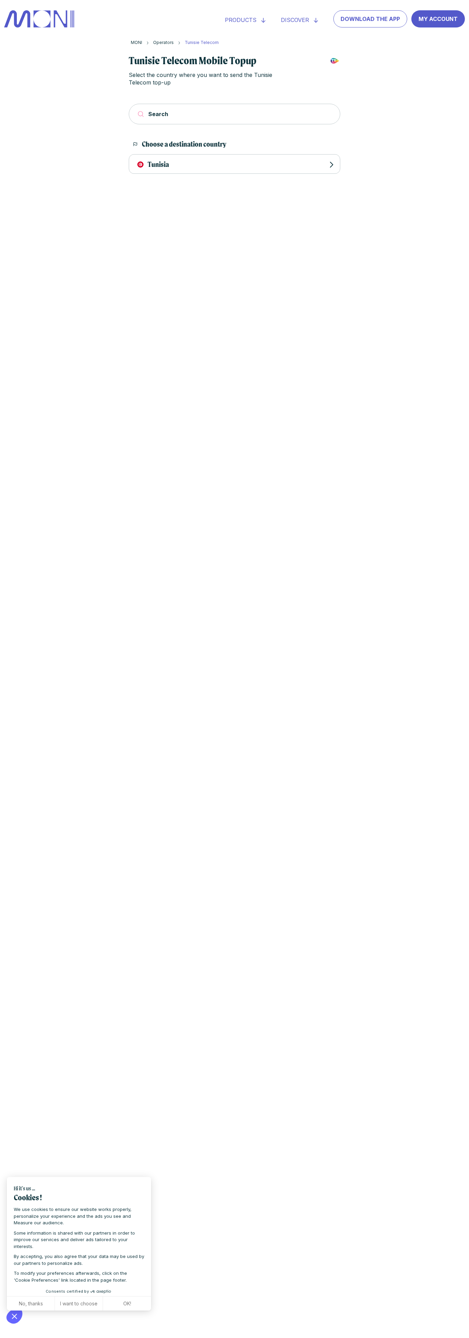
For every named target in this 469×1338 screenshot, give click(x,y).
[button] (14, 1316)
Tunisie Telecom (202, 42)
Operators (163, 42)
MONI (136, 42)
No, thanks (31, 1303)
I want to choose (79, 1303)
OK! (127, 1303)
